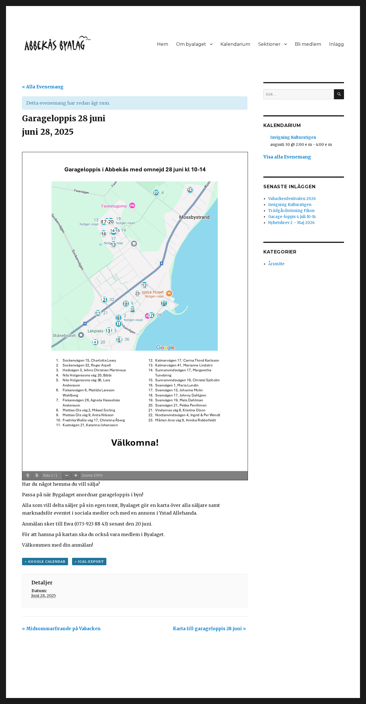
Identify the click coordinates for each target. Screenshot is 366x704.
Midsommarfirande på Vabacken (61, 628)
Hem (162, 44)
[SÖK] (339, 94)
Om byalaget (191, 44)
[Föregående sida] (27, 475)
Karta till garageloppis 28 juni (209, 628)
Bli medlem (308, 44)
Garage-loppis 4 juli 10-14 (292, 216)
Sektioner (269, 44)
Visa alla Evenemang (287, 157)
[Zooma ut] (66, 475)
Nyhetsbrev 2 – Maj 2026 (291, 222)
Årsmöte (276, 263)
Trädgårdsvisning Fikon (291, 210)
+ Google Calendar (45, 562)
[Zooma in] (75, 475)
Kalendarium (235, 44)
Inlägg (336, 44)
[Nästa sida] (37, 475)
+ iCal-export (89, 562)
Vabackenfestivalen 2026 (292, 198)
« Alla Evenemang (42, 87)
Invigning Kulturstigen (293, 137)
